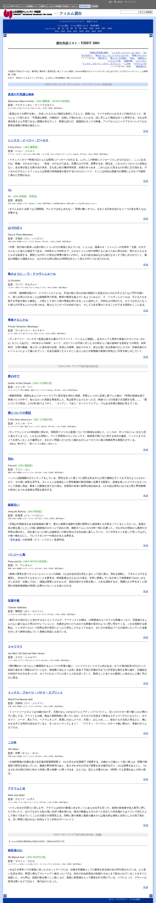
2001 (85, 28)
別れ (132, 58)
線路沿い (142, 58)
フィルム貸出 (70, 13)
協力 (110, 2)
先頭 (145, 131)
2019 (81, 31)
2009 (110, 28)
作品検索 (94, 6)
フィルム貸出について (79, 26)
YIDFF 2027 (14, 6)
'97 (76, 28)
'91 (63, 28)
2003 (91, 28)
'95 (71, 28)
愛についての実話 (118, 58)
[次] (150, 36)
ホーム (6, 6)
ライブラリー (85, 6)
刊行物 (65, 6)
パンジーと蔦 (114, 61)
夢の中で (102, 58)
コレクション (50, 28)
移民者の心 (141, 66)
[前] (5, 36)
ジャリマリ (141, 61)
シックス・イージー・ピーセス (126, 52)
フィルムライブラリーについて (72, 21)
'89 (59, 28)
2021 (87, 31)
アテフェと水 (140, 63)
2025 (100, 31)
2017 (75, 31)
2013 (63, 31)
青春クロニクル (139, 55)
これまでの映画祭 (55, 6)
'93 (67, 28)
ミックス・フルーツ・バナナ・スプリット (101, 63)
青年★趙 (15, 539)
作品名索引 (94, 26)
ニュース (23, 6)
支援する (43, 6)
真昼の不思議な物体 (99, 52)
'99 (80, 28)
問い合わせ (118, 2)
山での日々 (87, 55)
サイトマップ (129, 2)
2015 (69, 31)
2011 (57, 31)
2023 (93, 31)
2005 (97, 28)
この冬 (127, 63)
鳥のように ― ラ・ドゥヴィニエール (112, 55)
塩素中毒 (128, 61)
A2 (145, 52)
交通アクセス (92, 21)
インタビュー (74, 6)
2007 (103, 28)
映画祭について (33, 6)
